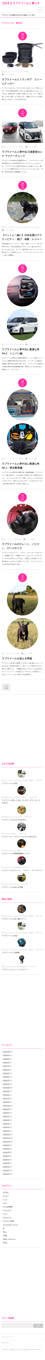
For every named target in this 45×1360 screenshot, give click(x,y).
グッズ (12, 71)
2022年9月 (6, 1077)
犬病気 (19, 850)
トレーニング (7, 1210)
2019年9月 (6, 1145)
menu (40, 9)
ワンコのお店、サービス (26, 227)
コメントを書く (9, 74)
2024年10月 (6, 1051)
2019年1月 (6, 1174)
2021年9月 (6, 1091)
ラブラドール (19, 71)
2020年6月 (6, 1113)
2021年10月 (6, 1087)
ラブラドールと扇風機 (10, 953)
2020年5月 (6, 1116)
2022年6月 (6, 1084)
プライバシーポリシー (9, 1337)
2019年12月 (6, 1134)
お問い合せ (6, 1342)
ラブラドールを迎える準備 (17, 658)
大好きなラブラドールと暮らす (21, 3)
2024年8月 (6, 1055)
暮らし (26, 780)
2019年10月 (6, 1141)
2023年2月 (6, 1073)
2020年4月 (6, 1120)
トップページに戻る (6, 687)
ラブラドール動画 (8, 1221)
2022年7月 (6, 1080)
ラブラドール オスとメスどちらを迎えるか (19, 837)
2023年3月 (6, 1069)
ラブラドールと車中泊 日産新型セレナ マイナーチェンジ (22, 153)
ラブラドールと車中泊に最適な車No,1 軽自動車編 (20, 465)
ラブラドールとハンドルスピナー (15, 969)
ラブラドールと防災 (10, 783)
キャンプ (7, 71)
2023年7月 (6, 1066)
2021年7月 (6, 1098)
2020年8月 (6, 1109)
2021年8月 (6, 1095)
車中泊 (26, 71)
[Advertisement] (23, 715)
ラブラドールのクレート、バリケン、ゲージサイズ (20, 546)
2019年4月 (6, 1163)
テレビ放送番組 (8, 1206)
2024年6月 (6, 1059)
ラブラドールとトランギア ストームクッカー (22, 81)
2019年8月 (6, 1148)
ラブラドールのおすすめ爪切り (14, 820)
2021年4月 (6, 1102)
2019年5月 (6, 1159)
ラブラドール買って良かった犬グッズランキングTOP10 (21, 801)
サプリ (6, 850)
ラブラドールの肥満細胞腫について (16, 853)
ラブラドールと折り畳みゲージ (14, 919)
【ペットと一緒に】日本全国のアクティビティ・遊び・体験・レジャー (22, 237)
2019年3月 (6, 1166)
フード (5, 1214)
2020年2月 (6, 1127)
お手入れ (6, 797)
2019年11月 (6, 1138)
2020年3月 (6, 1123)
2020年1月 (6, 1131)
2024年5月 (6, 1062)
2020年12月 (6, 1105)
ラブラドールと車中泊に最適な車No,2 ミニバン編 (20, 351)
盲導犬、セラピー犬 (9, 1239)
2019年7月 (6, 1152)
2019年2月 (6, 1170)
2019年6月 (6, 1156)
